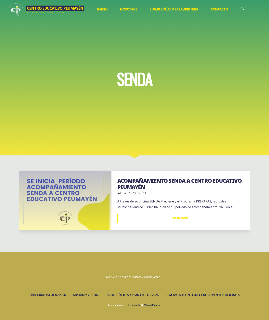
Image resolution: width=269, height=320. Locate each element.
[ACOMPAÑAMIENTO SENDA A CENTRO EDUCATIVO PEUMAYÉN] (65, 200)
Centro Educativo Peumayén (55, 8)
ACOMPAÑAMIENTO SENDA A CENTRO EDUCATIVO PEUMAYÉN (179, 184)
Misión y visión (85, 295)
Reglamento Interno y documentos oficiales (202, 295)
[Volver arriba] (254, 304)
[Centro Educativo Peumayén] (16, 9)
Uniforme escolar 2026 (48, 295)
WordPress (152, 305)
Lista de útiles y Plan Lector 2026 (132, 295)
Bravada (133, 305)
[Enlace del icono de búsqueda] (242, 9)
